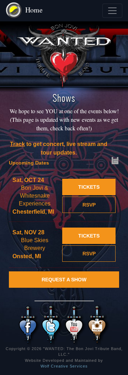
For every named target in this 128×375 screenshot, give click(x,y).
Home (34, 10)
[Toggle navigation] (112, 11)
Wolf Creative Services (64, 366)
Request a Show (64, 279)
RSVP (89, 205)
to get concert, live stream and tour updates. (58, 148)
